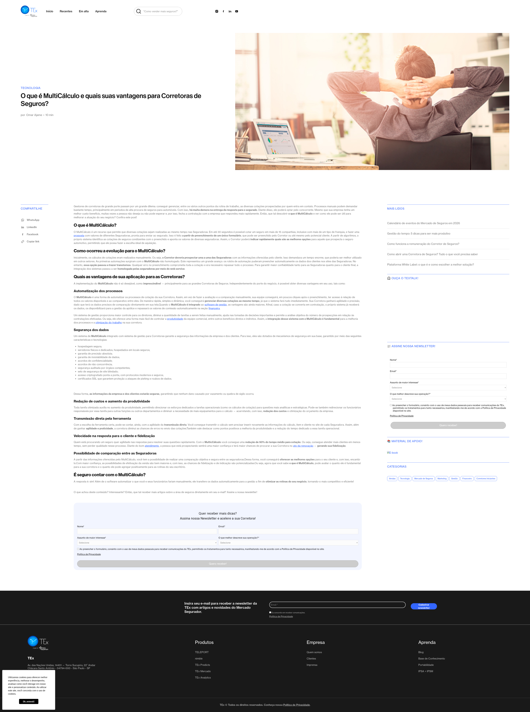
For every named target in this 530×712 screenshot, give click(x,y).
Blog (421, 652)
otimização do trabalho (109, 322)
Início (49, 11)
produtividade (175, 318)
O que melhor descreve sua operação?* (238, 537)
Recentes (66, 11)
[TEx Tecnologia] (38, 643)
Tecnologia (31, 88)
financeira (214, 308)
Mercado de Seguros (423, 478)
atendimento (152, 445)
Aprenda (100, 11)
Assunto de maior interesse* (91, 537)
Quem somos (314, 652)
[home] (29, 11)
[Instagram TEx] (216, 11)
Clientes (311, 658)
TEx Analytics (203, 677)
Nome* (80, 526)
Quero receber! (218, 563)
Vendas (392, 478)
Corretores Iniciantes (485, 478)
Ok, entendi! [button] (29, 701)
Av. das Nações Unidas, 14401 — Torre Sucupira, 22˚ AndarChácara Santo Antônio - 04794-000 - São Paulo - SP (61, 667)
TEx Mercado (203, 671)
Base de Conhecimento (431, 658)
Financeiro (467, 478)
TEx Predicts (202, 664)
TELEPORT (202, 652)
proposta (79, 235)
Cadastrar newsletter (424, 606)
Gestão (454, 478)
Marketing (442, 478)
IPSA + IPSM (425, 671)
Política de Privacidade (89, 554)
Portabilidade (426, 664)
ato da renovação (303, 445)
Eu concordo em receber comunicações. (288, 612)
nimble (198, 658)
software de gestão (216, 304)
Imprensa (312, 664)
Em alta (84, 11)
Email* (221, 526)
